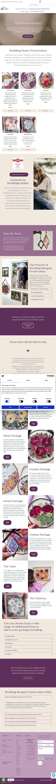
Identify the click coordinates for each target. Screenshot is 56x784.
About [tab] (46, 380)
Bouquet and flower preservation (39, 9)
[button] (28, 36)
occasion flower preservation (32, 752)
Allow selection (28, 407)
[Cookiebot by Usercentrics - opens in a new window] (48, 376)
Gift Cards (15, 2)
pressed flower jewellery (31, 759)
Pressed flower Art (21, 9)
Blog (10, 2)
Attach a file (40, 756)
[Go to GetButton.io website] (3, 782)
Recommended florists (37, 11)
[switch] (21, 401)
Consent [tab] (10, 380)
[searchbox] (42, 5)
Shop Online (25, 11)
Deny (10, 407)
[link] (39, 9)
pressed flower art (31, 755)
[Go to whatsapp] (3, 780)
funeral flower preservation (31, 749)
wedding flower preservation (31, 746)
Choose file (41, 758)
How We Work (4, 2)
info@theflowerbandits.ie (8, 753)
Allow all (46, 407)
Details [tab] (28, 380)
